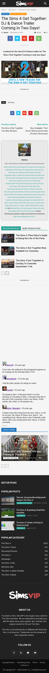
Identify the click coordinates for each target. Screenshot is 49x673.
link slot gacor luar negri (33, 167)
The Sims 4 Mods (8, 574)
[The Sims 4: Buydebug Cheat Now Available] (7, 513)
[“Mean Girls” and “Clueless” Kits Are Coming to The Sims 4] (24, 448)
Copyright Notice (8, 662)
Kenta (6, 32)
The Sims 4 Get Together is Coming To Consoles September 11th (30, 263)
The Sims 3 (6, 555)
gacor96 (17, 211)
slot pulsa (32, 211)
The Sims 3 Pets (8, 563)
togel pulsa (28, 178)
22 (47, 32)
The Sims (11, 102)
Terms (35, 662)
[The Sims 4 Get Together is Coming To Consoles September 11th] (7, 263)
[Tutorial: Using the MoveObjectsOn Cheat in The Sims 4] (7, 500)
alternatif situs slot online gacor (22, 208)
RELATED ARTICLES (11, 228)
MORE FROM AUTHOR (31, 228)
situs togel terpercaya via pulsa (30, 203)
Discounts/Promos (9, 551)
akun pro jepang (19, 167)
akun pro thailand (18, 172)
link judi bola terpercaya (24, 183)
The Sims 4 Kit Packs (11, 458)
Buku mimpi (8, 167)
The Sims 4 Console (5, 253)
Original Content (4, 241)
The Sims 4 (5, 14)
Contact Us (25, 665)
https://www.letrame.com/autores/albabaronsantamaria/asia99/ (24, 163)
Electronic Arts (7, 567)
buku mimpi (29, 172)
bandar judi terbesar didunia (25, 189)
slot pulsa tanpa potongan (20, 200)
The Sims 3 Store (8, 547)
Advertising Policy (23, 662)
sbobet (13, 183)
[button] (45, 3)
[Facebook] (14, 652)
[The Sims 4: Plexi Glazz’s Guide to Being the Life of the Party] (7, 238)
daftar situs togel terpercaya (28, 175)
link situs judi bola (30, 192)
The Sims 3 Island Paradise (12, 571)
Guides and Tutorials (24, 503)
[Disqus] (24, 325)
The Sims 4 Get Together (18, 14)
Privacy (42, 662)
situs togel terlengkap (16, 178)
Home (3, 10)
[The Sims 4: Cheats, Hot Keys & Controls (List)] (7, 525)
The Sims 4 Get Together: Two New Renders (12, 129)
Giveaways (5, 559)
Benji (21, 458)
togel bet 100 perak (24, 181)
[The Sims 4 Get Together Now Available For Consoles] (7, 250)
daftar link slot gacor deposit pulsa (21, 194)
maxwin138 (24, 211)
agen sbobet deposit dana (30, 205)
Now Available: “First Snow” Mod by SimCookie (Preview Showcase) (37, 131)
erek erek (28, 197)
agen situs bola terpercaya (22, 186)
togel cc (15, 175)
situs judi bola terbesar (16, 192)
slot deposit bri (35, 200)
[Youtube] (35, 652)
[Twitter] (28, 652)
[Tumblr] (21, 652)
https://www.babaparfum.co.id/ (23, 216)
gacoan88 (20, 197)
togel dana (36, 178)
